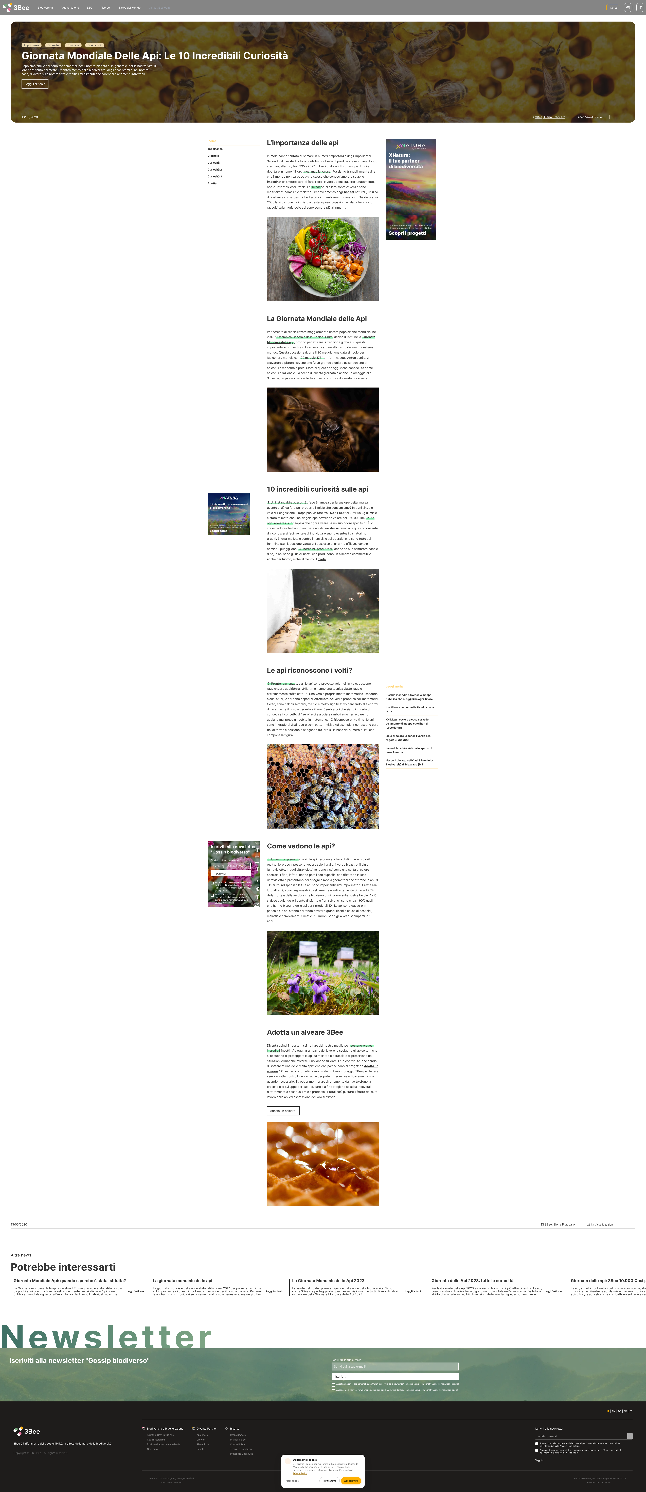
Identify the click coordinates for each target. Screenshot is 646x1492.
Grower (201, 1439)
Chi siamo (152, 1449)
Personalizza (292, 1480)
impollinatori (276, 181)
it (608, 1411)
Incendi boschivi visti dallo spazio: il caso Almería (409, 750)
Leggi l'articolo (35, 84)
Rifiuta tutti (330, 1480)
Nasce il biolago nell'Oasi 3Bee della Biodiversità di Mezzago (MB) (409, 762)
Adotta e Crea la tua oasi (160, 1434)
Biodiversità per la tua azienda (163, 1444)
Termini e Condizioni (241, 1449)
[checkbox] (212, 883)
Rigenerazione (70, 7)
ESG (89, 7)
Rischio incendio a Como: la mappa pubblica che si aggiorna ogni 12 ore (409, 697)
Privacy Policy (238, 1439)
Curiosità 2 (215, 169)
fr (625, 1411)
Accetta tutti (351, 1480)
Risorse (105, 7)
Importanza (215, 148)
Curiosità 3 (215, 176)
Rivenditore (203, 1444)
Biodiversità (45, 7)
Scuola (200, 1449)
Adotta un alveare (282, 1111)
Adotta (212, 183)
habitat (349, 192)
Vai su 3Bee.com (159, 7)
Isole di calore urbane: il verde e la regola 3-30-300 (408, 738)
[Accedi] (628, 7)
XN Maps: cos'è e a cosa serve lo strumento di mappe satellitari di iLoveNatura (407, 723)
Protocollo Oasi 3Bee (241, 1453)
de (619, 1411)
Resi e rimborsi (238, 1434)
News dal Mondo (130, 7)
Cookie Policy (237, 1444)
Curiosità (214, 162)
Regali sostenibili (156, 1439)
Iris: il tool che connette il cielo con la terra (410, 709)
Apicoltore (202, 1434)
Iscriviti (220, 873)
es (631, 1411)
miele (322, 559)
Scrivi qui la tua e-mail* (226, 860)
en (613, 1411)
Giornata (213, 155)
